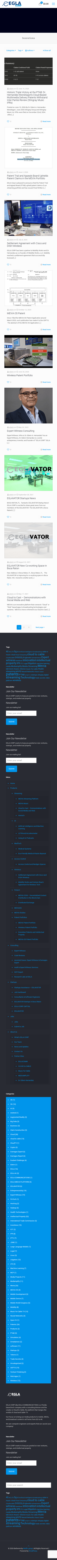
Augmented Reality (17, 1117)
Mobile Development (18, 1294)
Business (13, 1126)
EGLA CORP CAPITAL (22, 1006)
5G (11, 1104)
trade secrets (40, 678)
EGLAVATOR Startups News (21, 498)
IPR (18, 663)
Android (13, 1113)
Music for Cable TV (17, 1311)
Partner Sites (19, 1056)
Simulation (14, 1337)
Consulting (14, 945)
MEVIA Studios (19, 913)
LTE (11, 1264)
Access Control (20, 859)
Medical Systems (24, 849)
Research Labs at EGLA (23, 977)
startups (34, 675)
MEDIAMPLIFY (23, 1076)
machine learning (43, 663)
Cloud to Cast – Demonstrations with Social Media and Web (26, 598)
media (8, 666)
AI (18, 652)
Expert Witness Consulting (20, 430)
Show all (47, 50)
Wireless (17, 870)
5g (15, 651)
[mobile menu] (53, 4)
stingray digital (43, 675)
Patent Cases (39, 672)
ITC (21, 663)
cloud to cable (36, 654)
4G (7, 651)
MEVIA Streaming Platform (28, 799)
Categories (10, 50)
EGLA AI (13, 1173)
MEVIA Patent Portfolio (26, 923)
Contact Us (18, 1051)
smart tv (28, 675)
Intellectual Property (17, 1216)
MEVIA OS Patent (16, 313)
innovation (29, 660)
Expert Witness (20, 951)
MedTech (17, 843)
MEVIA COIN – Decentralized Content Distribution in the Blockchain (32, 896)
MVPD (18, 671)
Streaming (18, 793)
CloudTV (13, 1143)
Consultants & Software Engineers (27, 997)
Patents (13, 1324)
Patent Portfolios (20, 917)
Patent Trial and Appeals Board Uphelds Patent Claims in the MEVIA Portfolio (27, 177)
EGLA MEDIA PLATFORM (19, 1182)
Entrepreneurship (16, 1191)
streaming (13, 677)
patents (12, 674)
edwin (11, 89)
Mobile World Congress (19, 1303)
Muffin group (28, 1548)
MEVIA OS (14, 1290)
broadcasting (37, 652)
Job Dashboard (20, 992)
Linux (12, 1255)
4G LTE (11, 652)
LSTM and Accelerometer (27, 833)
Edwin (12, 1165)
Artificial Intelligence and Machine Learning (31, 827)
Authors (30, 50)
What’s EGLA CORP (21, 1037)
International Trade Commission (22, 1221)
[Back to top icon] (28, 1546)
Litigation (13, 1260)
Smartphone (14, 1342)
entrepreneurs (36, 658)
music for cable (32, 669)
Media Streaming (29, 666)
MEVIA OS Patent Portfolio (28, 939)
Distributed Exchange (26, 903)
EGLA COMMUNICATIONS (20, 1178)
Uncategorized (15, 1363)
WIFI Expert (18, 972)
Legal (25, 663)
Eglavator (27, 658)
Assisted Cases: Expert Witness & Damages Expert (30, 961)
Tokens (13, 1355)
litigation (32, 663)
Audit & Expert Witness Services (26, 967)
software (13, 1346)
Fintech (17, 890)
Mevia (42, 666)
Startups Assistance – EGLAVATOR (27, 988)
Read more (47, 121)
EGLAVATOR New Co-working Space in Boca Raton (27, 567)
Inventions (14, 1225)
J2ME (12, 1242)
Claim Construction (17, 1130)
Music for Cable (24, 1071)
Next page (39, 627)
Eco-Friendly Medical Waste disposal (32, 853)
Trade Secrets (15, 1359)
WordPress (33, 1551)
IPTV (12, 1238)
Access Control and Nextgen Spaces (32, 864)
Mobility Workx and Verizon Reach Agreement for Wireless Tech (31, 883)
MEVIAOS (9, 669)
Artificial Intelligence (26, 652)
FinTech (13, 1199)
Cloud (12, 1134)
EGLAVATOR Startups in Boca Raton (27, 1002)
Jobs (12, 1016)
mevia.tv (21, 815)
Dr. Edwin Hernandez (26, 1080)
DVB (17, 657)
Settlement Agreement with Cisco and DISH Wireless (26, 244)
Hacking (13, 1203)
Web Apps (14, 1376)
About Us (13, 1032)
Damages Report (16, 1156)
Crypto (12, 1147)
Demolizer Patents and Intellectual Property (31, 933)
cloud (13, 655)
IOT (11, 1229)
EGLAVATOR (19, 1011)
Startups (13, 982)
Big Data (13, 1121)
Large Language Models (19, 1247)
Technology (28, 677)
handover (19, 661)
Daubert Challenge (17, 1160)
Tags (20, 50)
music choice (20, 669)
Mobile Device (15, 1299)
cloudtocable (10, 658)
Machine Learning (17, 1268)
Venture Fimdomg (17, 1372)
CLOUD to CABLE (24, 1066)
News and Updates (21, 1047)
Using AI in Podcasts (26, 838)
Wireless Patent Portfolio (20, 375)
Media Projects (16, 1277)
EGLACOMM (23, 1061)
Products (13, 788)
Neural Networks (28, 672)
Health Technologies (18, 1212)
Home (12, 783)
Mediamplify (16, 666)
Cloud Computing (21, 655)
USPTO (13, 1368)
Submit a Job (19, 1027)
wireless (17, 680)
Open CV (13, 1320)
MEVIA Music (23, 803)
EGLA (21, 657)
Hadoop (13, 1208)
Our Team (18, 1042)
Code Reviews (19, 955)
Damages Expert (16, 1152)
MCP (12, 1273)
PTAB (22, 674)
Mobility (13, 1307)
